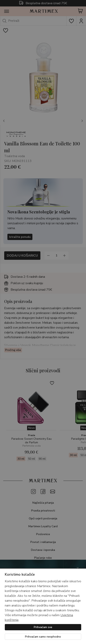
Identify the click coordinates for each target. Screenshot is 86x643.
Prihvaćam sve (43, 627)
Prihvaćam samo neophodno (43, 637)
